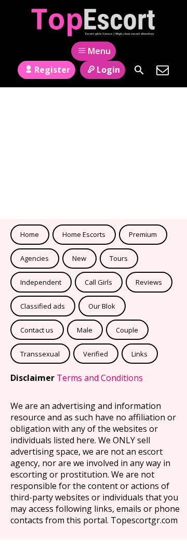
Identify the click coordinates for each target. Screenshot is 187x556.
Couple (127, 330)
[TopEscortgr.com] (94, 22)
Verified (95, 354)
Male (84, 330)
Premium (143, 234)
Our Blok (101, 306)
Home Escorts (83, 234)
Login (108, 69)
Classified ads (42, 306)
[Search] (139, 70)
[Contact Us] (162, 70)
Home (29, 234)
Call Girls (98, 282)
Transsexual (40, 354)
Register (52, 69)
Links (139, 354)
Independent (40, 282)
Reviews (149, 282)
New (79, 258)
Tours (119, 258)
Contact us (37, 330)
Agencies (34, 258)
